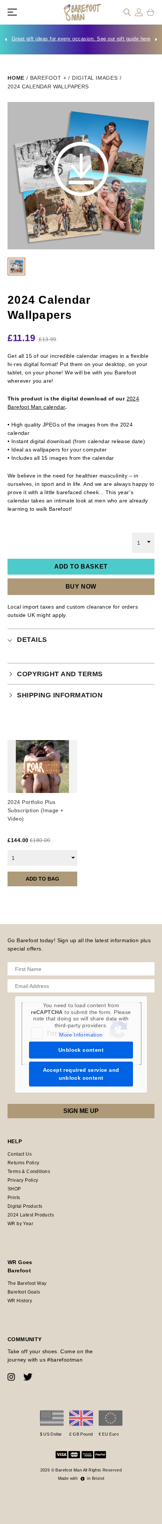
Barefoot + (48, 78)
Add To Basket (81, 566)
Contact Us (20, 1154)
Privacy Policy (23, 1180)
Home (16, 78)
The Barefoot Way (27, 1283)
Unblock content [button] (81, 1050)
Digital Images (95, 78)
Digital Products (25, 1206)
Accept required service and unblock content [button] (81, 1074)
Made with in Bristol (81, 1478)
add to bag (42, 879)
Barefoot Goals (24, 1292)
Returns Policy (24, 1162)
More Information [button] (80, 1035)
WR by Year (20, 1223)
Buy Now (81, 586)
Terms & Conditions (29, 1171)
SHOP (14, 1189)
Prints (14, 1197)
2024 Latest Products (31, 1215)
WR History (20, 1300)
